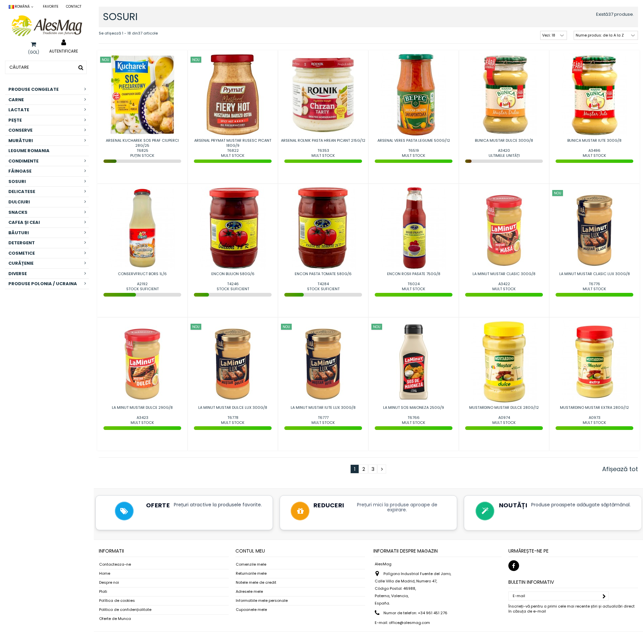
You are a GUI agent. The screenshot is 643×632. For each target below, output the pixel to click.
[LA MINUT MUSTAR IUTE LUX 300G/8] (323, 361)
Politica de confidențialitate (125, 609)
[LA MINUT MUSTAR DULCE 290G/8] (142, 361)
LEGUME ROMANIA (29, 150)
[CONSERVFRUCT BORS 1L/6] (142, 228)
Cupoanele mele (251, 609)
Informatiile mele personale (262, 600)
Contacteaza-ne (115, 564)
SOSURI (17, 181)
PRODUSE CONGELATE (33, 89)
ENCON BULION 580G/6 (233, 273)
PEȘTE (15, 120)
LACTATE (18, 110)
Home (104, 573)
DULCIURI (19, 202)
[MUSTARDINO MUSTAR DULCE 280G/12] (504, 361)
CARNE (16, 100)
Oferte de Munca (115, 618)
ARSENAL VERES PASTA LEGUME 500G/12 (413, 140)
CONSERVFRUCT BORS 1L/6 (142, 273)
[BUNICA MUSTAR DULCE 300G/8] (504, 94)
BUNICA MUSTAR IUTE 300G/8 (594, 140)
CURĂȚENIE (20, 263)
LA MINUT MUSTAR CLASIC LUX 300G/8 (594, 273)
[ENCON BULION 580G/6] (233, 228)
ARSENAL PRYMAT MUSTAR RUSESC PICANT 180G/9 (232, 143)
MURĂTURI (20, 140)
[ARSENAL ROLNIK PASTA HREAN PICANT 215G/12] (323, 94)
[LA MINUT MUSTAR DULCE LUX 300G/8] (233, 361)
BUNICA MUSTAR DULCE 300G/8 (504, 140)
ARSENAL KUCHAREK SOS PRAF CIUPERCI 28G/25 (142, 143)
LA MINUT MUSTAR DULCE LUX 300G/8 (232, 407)
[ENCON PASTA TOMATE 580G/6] (323, 228)
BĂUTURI (18, 233)
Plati (103, 591)
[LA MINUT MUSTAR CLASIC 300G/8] (504, 228)
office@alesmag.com (409, 622)
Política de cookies (117, 600)
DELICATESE (21, 191)
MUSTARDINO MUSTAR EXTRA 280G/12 (594, 407)
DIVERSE (17, 273)
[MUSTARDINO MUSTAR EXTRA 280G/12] (594, 361)
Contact (73, 6)
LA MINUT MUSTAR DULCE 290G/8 (142, 407)
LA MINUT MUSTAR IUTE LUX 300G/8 (323, 407)
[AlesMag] (47, 25)
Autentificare (63, 51)
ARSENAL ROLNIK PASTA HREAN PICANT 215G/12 (323, 140)
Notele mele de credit (256, 582)
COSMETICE (21, 253)
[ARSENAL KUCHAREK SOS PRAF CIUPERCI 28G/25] (142, 94)
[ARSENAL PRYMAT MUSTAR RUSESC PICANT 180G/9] (233, 94)
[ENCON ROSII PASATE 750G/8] (413, 228)
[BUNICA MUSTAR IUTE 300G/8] (594, 94)
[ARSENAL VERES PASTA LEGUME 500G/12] (413, 94)
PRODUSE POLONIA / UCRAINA (42, 283)
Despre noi (109, 582)
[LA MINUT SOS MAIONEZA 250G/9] (413, 361)
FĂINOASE (19, 171)
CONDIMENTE (23, 161)
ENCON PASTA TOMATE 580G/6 (323, 273)
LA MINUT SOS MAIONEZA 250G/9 (413, 407)
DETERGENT (21, 243)
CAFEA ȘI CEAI (24, 222)
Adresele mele (249, 591)
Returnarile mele (251, 573)
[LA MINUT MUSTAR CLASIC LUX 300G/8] (594, 228)
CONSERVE (20, 130)
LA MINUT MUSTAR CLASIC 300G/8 (504, 273)
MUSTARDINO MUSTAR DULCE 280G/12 (504, 407)
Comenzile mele (251, 564)
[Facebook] (513, 565)
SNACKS (17, 212)
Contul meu (250, 551)
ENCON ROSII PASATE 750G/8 (413, 273)
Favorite (50, 6)
